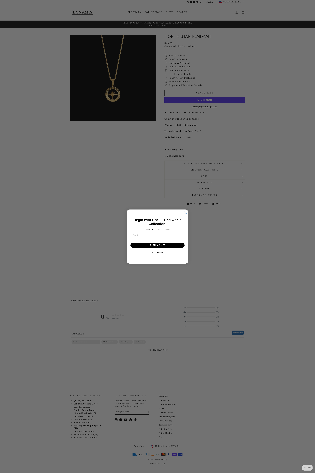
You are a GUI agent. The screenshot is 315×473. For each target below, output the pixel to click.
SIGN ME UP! (157, 245)
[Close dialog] (185, 212)
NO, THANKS (157, 252)
